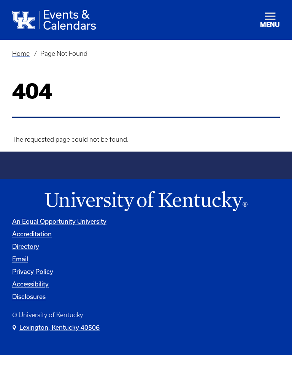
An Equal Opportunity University (59, 221)
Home (21, 53)
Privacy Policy (32, 271)
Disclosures (29, 296)
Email (20, 258)
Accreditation (32, 233)
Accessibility (30, 284)
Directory (25, 246)
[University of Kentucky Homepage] (146, 201)
